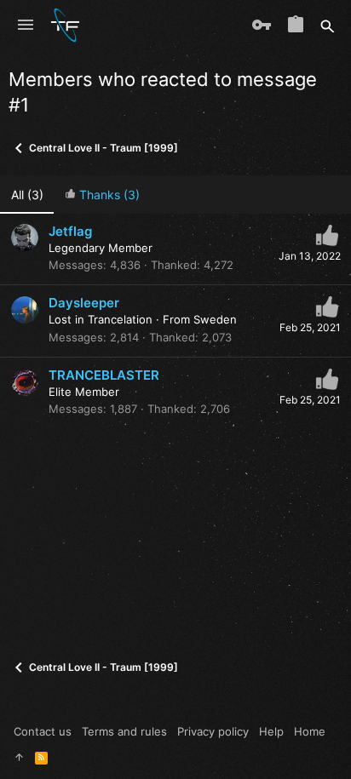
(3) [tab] (27, 194)
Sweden (215, 319)
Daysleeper (84, 303)
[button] (26, 25)
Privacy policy (213, 731)
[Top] (19, 757)
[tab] (102, 194)
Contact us (43, 731)
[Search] (327, 25)
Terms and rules (124, 731)
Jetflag (70, 231)
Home (309, 731)
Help (271, 731)
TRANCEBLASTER (104, 375)
